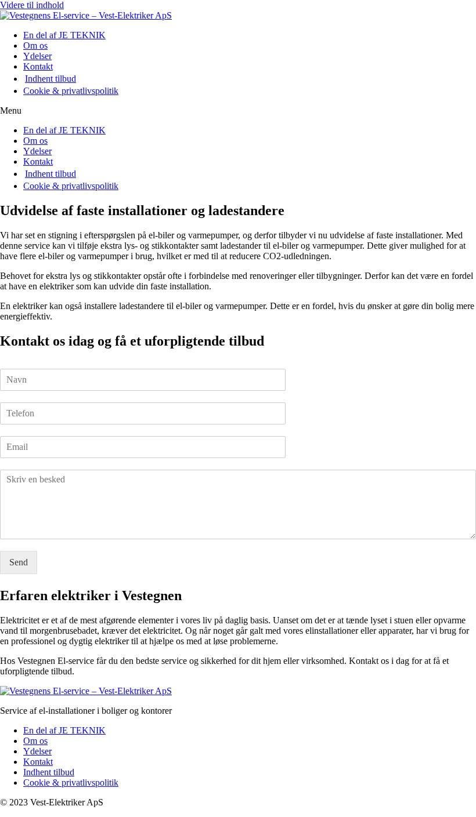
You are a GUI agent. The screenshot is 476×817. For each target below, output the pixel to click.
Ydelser (37, 56)
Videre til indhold (32, 5)
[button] (238, 111)
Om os (35, 45)
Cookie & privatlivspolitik (70, 91)
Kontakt (38, 66)
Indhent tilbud (50, 78)
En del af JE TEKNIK (64, 35)
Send (18, 562)
